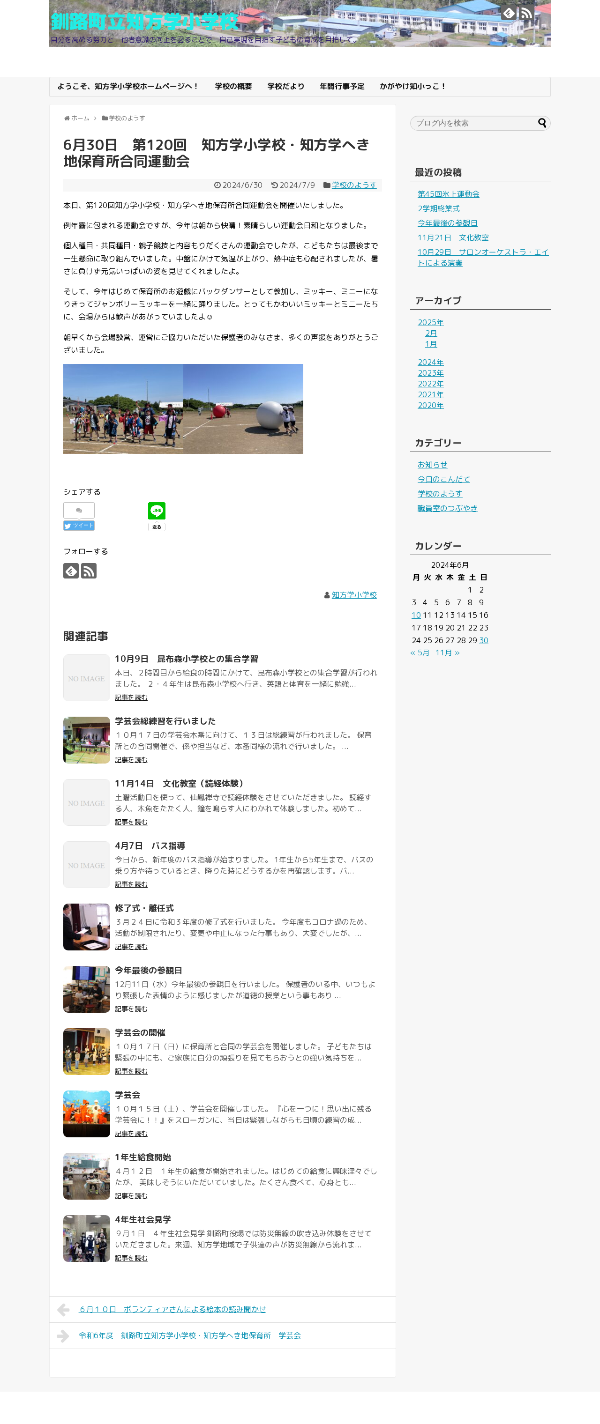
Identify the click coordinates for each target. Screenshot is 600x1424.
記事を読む (131, 697)
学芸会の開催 (140, 1032)
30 (483, 640)
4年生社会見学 (143, 1219)
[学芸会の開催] (86, 1051)
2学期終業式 (439, 208)
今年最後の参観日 (148, 970)
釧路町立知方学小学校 (144, 21)
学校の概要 (233, 86)
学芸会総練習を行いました (165, 721)
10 (416, 615)
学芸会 (127, 1095)
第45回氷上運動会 (449, 194)
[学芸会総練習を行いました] (86, 740)
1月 (431, 344)
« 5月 (420, 652)
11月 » (447, 652)
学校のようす (354, 185)
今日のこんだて (444, 479)
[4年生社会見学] (86, 1238)
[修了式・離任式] (86, 927)
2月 (431, 333)
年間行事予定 (342, 86)
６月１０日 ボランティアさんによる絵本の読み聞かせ (172, 1309)
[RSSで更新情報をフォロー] (526, 12)
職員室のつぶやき (448, 508)
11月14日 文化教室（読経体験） (181, 783)
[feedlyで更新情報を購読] (509, 12)
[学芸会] (86, 1113)
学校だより (286, 86)
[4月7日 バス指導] (86, 864)
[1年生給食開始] (86, 1176)
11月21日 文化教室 (453, 237)
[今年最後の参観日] (86, 989)
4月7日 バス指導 (150, 846)
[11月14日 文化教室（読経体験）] (86, 802)
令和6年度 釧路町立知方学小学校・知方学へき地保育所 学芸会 (190, 1335)
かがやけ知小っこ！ (413, 86)
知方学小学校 (354, 595)
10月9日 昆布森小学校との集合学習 (186, 659)
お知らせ (433, 465)
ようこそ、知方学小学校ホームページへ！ (128, 86)
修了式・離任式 (144, 908)
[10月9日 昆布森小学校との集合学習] (86, 677)
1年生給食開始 (143, 1157)
